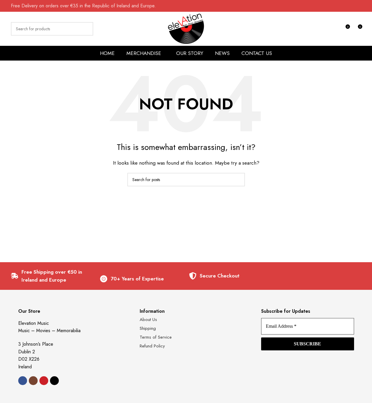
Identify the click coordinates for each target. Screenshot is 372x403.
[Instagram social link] (33, 380)
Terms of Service (156, 337)
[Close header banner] (364, 6)
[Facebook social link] (22, 380)
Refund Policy (152, 346)
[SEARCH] (86, 29)
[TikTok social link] (54, 380)
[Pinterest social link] (43, 380)
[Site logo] (186, 28)
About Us (148, 319)
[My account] (334, 29)
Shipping (148, 328)
